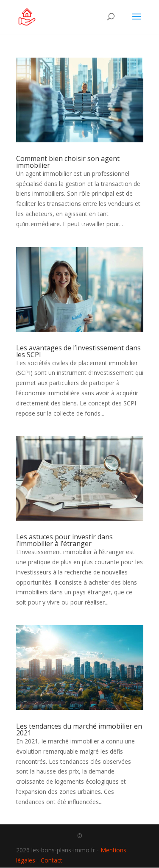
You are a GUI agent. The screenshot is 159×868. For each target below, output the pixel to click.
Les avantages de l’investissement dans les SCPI (78, 351)
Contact (51, 860)
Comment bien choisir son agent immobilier (68, 162)
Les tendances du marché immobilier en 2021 (79, 729)
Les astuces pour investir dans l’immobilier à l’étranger (64, 540)
